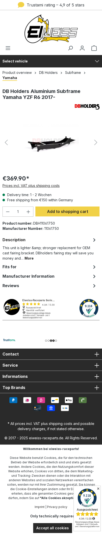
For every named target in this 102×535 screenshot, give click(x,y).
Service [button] (10, 365)
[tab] (49, 248)
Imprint (40, 507)
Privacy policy (57, 507)
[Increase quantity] (28, 212)
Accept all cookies (52, 528)
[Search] (70, 48)
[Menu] (9, 48)
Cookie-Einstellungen (31, 489)
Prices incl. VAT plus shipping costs (31, 185)
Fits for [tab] (9, 266)
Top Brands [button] (13, 387)
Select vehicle (15, 61)
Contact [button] (10, 354)
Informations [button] (15, 376)
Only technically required (52, 516)
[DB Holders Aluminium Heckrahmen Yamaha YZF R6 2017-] (51, 142)
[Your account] (82, 48)
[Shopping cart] (92, 48)
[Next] (96, 142)
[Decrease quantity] (7, 212)
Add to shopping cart (67, 211)
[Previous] (6, 142)
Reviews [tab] (10, 285)
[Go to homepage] (51, 29)
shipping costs (60, 423)
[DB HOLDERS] (51, 107)
